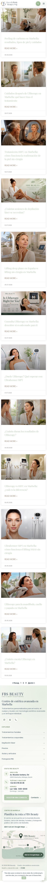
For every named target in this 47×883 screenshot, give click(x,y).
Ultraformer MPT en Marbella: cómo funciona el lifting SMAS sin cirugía (22, 549)
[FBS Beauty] (9, 3)
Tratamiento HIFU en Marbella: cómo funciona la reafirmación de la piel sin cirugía (23, 155)
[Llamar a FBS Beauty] (38, 3)
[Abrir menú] (43, 3)
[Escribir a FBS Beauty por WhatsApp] (10, 719)
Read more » (11, 48)
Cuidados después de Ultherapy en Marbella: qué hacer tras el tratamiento (23, 97)
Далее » (31, 683)
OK (24, 878)
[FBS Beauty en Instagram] (4, 719)
